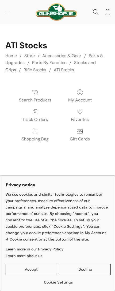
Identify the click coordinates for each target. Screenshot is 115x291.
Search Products (35, 100)
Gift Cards (80, 139)
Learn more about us (24, 255)
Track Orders (35, 119)
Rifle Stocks (35, 70)
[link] (58, 280)
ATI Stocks (64, 70)
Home (11, 55)
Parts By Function (49, 62)
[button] (57, 12)
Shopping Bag (35, 139)
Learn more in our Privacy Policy (34, 249)
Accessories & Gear (61, 55)
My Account (80, 100)
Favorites (80, 119)
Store (29, 55)
